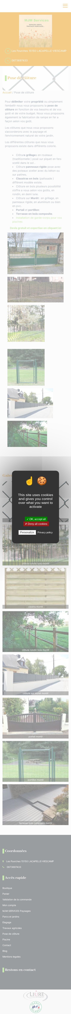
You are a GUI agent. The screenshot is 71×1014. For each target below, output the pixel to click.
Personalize (27, 532)
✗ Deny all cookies (36, 524)
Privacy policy (45, 532)
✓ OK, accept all (36, 519)
